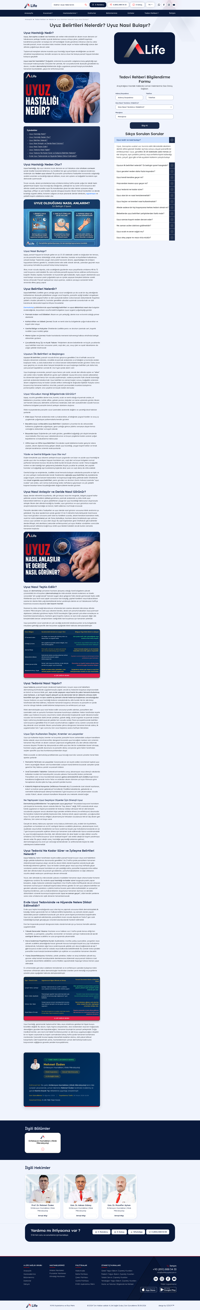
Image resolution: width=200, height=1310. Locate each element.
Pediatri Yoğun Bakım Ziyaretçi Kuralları (117, 1274)
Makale (51, 19)
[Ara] (85, 4)
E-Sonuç (138, 5)
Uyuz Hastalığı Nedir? (37, 134)
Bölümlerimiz (111, 13)
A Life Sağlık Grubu (116, 1306)
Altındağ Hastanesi (57, 1276)
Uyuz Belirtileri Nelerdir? (38, 140)
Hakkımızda (80, 1271)
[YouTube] (174, 5)
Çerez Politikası (81, 1277)
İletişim (172, 13)
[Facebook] (164, 5)
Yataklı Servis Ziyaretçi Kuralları (114, 1277)
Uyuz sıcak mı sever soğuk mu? (130, 231)
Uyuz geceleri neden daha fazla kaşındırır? (136, 171)
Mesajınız (119, 112)
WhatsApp (138, 1232)
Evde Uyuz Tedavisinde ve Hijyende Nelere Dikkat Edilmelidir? (53, 156)
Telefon (149, 93)
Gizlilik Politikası (82, 1281)
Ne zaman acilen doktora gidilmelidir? (134, 225)
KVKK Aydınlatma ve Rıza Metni (62, 1306)
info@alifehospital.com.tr (166, 1272)
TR (149, 5)
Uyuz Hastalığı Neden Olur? (40, 137)
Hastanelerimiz (30, 1274)
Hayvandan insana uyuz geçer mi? (132, 183)
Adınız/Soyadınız (122, 93)
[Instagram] (169, 5)
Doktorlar (92, 13)
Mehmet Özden (54, 1064)
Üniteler (131, 13)
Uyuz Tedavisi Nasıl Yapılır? (39, 150)
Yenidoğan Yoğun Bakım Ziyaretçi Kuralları (118, 1281)
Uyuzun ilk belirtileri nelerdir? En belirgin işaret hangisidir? (142, 165)
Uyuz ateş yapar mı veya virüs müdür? (134, 237)
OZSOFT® (170, 1306)
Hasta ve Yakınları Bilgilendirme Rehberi (117, 1284)
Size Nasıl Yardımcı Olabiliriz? (127, 103)
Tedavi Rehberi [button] (151, 13)
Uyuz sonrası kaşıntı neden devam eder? (135, 219)
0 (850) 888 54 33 (119, 5)
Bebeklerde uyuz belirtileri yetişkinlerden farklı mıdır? (140, 213)
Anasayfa (29, 13)
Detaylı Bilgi (42, 1216)
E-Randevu (99, 5)
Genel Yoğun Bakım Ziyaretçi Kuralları (117, 1271)
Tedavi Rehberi (40, 19)
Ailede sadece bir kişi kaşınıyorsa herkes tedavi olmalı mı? (143, 207)
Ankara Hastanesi (57, 1270)
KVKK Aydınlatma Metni (85, 1284)
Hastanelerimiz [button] (69, 13)
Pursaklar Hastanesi (58, 1273)
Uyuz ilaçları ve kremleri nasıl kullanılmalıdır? (137, 201)
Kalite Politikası (81, 1274)
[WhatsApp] (159, 5)
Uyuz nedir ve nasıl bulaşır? (129, 140)
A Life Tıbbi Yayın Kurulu (51, 1100)
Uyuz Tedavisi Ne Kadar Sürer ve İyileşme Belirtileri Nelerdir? (52, 153)
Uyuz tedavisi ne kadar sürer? (130, 189)
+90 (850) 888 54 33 (164, 1269)
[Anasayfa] (31, 5)
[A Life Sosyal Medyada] (174, 1279)
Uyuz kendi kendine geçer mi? (130, 177)
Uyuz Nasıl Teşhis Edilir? (38, 147)
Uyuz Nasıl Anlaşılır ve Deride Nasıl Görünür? (46, 143)
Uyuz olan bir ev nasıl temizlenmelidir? (133, 195)
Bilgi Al (145, 125)
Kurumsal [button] (47, 13)
